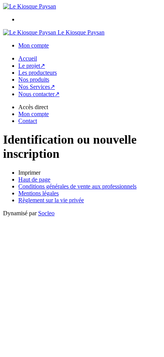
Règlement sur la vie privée (51, 200)
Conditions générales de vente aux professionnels (77, 186)
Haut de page (34, 179)
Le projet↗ (31, 65)
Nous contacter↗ (38, 94)
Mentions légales (38, 193)
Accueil (27, 58)
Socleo (46, 213)
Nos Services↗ (36, 87)
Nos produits (33, 79)
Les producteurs (37, 72)
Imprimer (29, 172)
